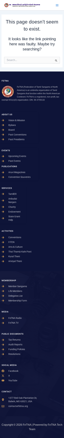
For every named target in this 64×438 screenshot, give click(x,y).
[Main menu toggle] (57, 5)
